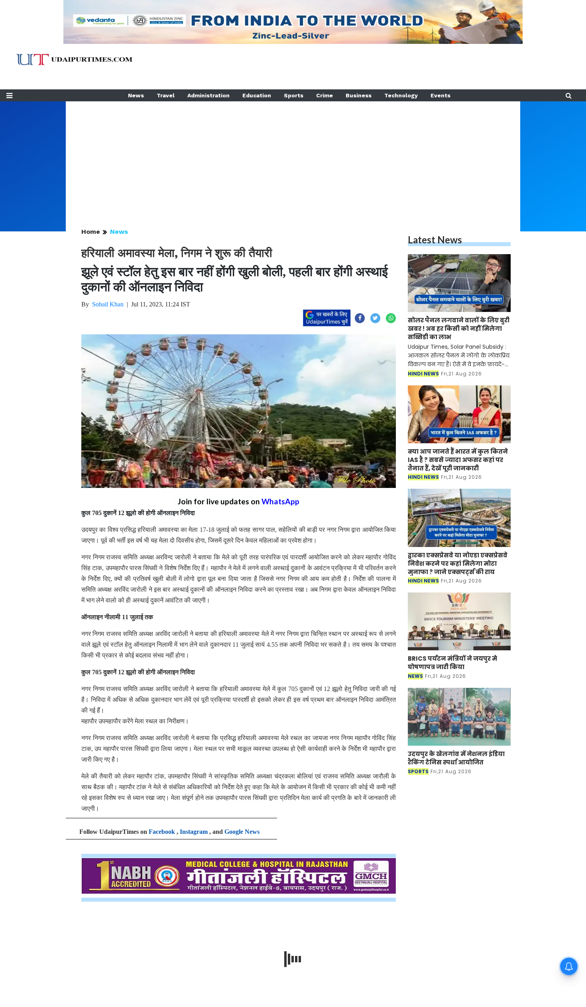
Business (359, 95)
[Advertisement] (293, 157)
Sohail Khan (108, 304)
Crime (324, 95)
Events (440, 95)
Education (256, 95)
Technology (401, 95)
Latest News (435, 239)
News (136, 95)
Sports (293, 95)
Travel (166, 95)
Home (90, 231)
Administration (208, 95)
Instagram (194, 831)
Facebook (162, 831)
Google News (242, 831)
